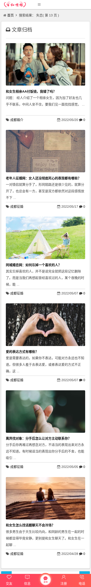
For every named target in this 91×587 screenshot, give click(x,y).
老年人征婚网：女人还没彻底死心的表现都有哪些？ (43, 178)
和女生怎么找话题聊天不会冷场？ (30, 525)
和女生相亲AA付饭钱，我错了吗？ (31, 91)
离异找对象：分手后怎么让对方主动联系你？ (38, 438)
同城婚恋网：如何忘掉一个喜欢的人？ (33, 265)
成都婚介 (16, 120)
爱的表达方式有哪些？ (22, 352)
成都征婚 (16, 206)
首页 (10, 15)
